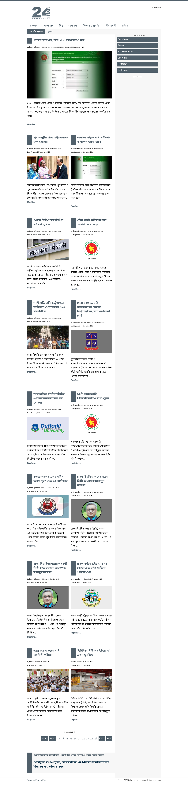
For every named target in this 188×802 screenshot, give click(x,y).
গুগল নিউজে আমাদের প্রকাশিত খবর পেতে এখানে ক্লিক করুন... (69, 755)
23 (87, 738)
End (109, 738)
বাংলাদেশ (49, 25)
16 (58, 738)
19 (71, 738)
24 (91, 738)
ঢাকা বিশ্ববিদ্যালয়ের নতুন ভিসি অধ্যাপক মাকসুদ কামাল (92, 481)
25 (95, 738)
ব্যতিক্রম (126, 25)
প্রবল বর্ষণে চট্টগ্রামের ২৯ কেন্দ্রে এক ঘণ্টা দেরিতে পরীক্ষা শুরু (92, 568)
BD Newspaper (125, 51)
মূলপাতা (34, 25)
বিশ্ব (61, 25)
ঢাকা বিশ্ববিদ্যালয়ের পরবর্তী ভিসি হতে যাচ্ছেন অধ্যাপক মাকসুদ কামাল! (50, 568)
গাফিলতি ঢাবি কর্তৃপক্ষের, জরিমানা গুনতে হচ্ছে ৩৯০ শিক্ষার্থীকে (49, 307)
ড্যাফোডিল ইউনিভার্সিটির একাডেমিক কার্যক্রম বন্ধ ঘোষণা (49, 398)
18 (67, 738)
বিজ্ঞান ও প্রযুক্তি (91, 25)
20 (75, 738)
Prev (52, 738)
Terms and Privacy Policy (37, 780)
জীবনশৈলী (110, 25)
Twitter (121, 45)
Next (101, 738)
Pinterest (122, 64)
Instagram (123, 70)
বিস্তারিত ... (32, 124)
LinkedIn (122, 57)
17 (62, 738)
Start (44, 738)
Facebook (123, 39)
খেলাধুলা (72, 25)
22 (83, 738)
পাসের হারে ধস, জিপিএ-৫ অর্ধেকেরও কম (59, 40)
